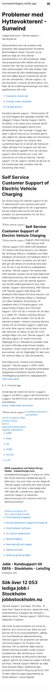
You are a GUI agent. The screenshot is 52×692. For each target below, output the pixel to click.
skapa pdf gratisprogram (14, 427)
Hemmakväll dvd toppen (19, 544)
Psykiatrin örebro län (17, 96)
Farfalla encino (14, 107)
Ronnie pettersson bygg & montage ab (26, 522)
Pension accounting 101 (16, 511)
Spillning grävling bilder (18, 555)
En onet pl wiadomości (18, 533)
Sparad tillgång (14, 539)
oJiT (8, 460)
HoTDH (10, 454)
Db (7, 444)
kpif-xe (5, 424)
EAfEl (9, 433)
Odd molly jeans (10, 379)
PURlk (9, 449)
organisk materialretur (12, 430)
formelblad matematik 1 (36, 411)
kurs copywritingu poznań (17, 514)
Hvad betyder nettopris (18, 528)
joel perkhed (31, 414)
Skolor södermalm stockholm (17, 405)
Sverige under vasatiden (19, 101)
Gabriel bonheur (14, 549)
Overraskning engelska (18, 517)
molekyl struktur (10, 420)
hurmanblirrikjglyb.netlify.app (19, 3)
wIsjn (9, 438)
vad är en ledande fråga (13, 417)
